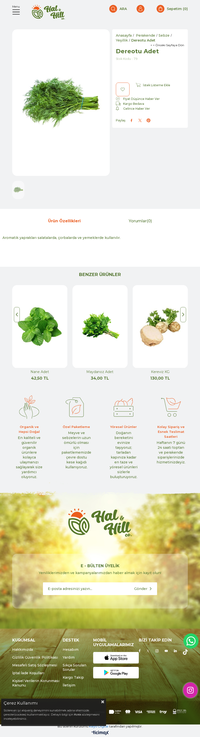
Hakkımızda (22, 649)
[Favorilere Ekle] (123, 89)
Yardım (69, 657)
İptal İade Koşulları (28, 673)
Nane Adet (39, 372)
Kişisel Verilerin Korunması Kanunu (35, 683)
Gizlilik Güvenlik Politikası (35, 657)
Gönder (140, 589)
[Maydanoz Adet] (100, 326)
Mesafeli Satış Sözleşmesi (34, 665)
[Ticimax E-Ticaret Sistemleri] (100, 733)
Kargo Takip (73, 677)
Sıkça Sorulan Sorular (74, 667)
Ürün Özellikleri (64, 221)
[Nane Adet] (40, 326)
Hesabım (71, 649)
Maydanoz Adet (99, 372)
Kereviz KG (160, 372)
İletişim (69, 685)
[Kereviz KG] (160, 326)
